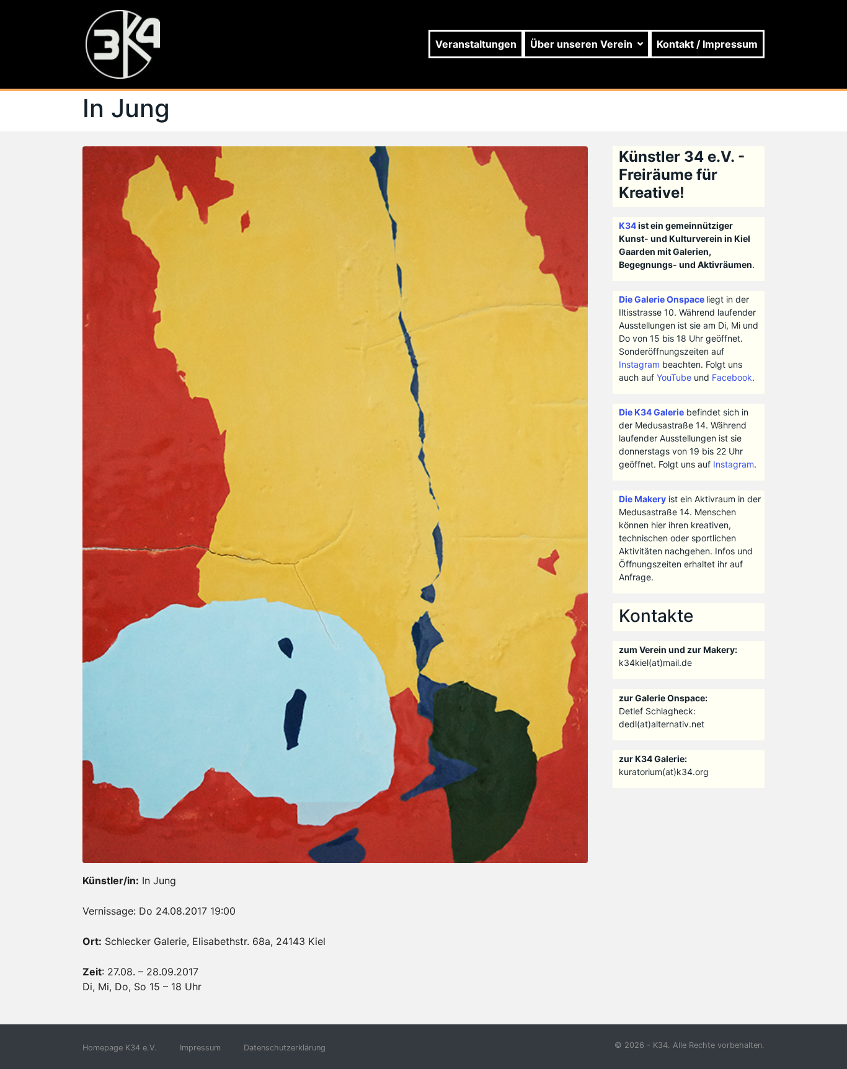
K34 (627, 225)
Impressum (200, 1047)
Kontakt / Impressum (707, 44)
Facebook (732, 377)
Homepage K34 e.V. (119, 1047)
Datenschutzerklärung (285, 1047)
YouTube (674, 377)
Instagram (639, 364)
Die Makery (642, 499)
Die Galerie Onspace (661, 299)
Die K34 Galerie (651, 412)
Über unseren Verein (581, 44)
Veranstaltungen (476, 44)
